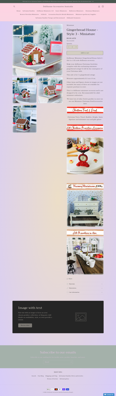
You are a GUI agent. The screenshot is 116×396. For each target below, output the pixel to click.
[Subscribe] (71, 362)
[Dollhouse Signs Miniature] (85, 186)
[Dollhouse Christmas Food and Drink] (85, 113)
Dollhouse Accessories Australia (55, 392)
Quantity (69, 43)
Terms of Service (52, 379)
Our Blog (41, 376)
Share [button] (70, 278)
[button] (14, 6)
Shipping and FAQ (51, 376)
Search (34, 376)
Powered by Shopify (68, 392)
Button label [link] (25, 325)
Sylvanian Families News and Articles (71, 376)
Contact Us (109, 394)
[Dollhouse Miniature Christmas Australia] (85, 131)
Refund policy (64, 379)
